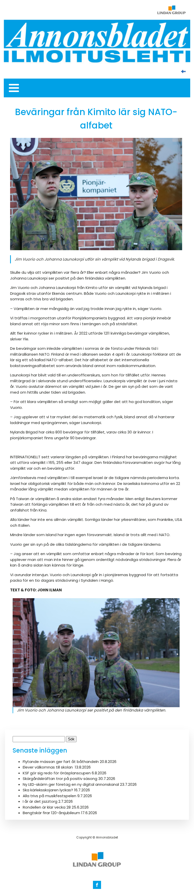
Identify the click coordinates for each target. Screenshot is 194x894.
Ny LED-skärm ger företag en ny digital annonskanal (71, 784)
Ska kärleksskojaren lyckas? (48, 790)
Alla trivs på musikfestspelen (49, 795)
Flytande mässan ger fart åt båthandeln (61, 761)
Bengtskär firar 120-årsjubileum (51, 812)
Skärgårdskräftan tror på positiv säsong (60, 778)
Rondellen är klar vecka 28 (47, 807)
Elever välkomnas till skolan (48, 767)
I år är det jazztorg (40, 801)
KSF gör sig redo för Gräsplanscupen (57, 773)
